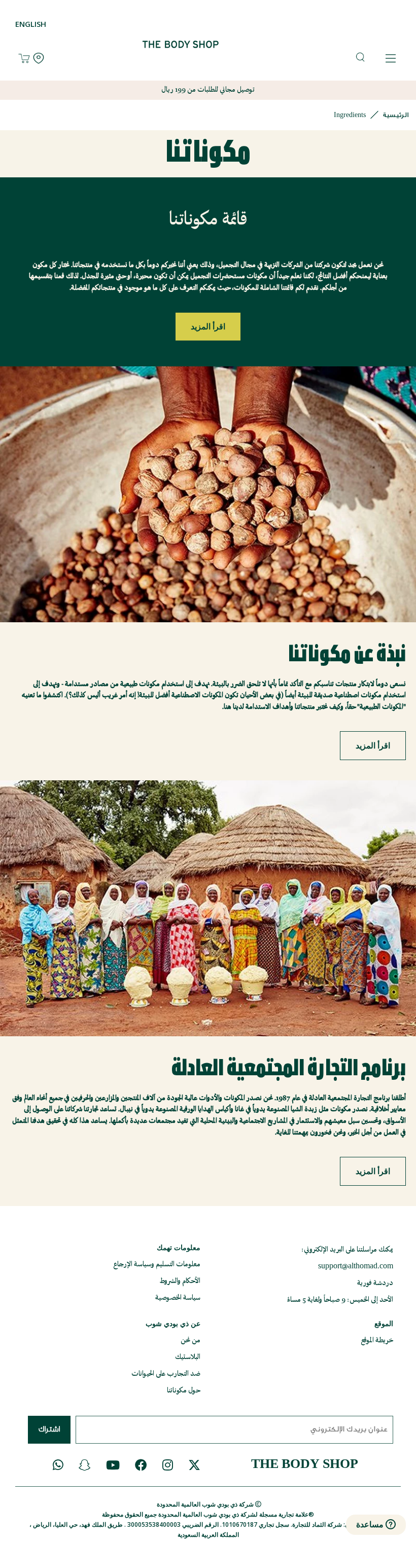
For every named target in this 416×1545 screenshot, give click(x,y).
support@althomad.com (355, 1266)
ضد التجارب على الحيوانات (165, 1374)
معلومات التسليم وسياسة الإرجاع (156, 1264)
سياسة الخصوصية (177, 1298)
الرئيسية (395, 115)
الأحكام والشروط (180, 1281)
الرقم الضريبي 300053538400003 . (171, 1524)
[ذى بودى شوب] (175, 59)
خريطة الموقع (377, 1340)
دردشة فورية (375, 1283)
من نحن (190, 1340)
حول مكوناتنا (183, 1391)
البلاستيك (187, 1357)
